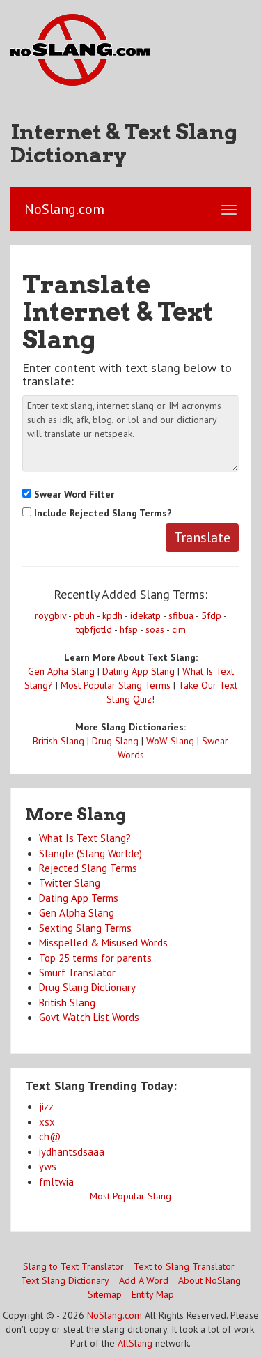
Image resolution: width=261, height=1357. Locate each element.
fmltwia (56, 1181)
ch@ (50, 1136)
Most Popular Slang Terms (116, 685)
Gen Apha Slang (61, 671)
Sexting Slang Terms (85, 928)
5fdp (211, 615)
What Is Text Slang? (85, 838)
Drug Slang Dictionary (87, 987)
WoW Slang (170, 741)
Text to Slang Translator (184, 1266)
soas (154, 629)
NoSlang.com (114, 1315)
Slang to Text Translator (73, 1266)
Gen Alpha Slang (76, 912)
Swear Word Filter (72, 494)
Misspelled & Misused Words (103, 942)
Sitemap (105, 1294)
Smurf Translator (77, 972)
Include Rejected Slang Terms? (101, 513)
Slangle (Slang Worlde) (90, 853)
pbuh (84, 615)
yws (47, 1166)
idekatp (145, 615)
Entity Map (153, 1294)
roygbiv (50, 615)
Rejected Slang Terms (88, 868)
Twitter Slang (69, 882)
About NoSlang (209, 1280)
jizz (46, 1106)
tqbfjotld (94, 629)
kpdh (112, 615)
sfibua (180, 615)
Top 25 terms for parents (95, 958)
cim (179, 629)
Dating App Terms (78, 898)
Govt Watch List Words (89, 1017)
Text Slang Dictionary (65, 1280)
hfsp (129, 629)
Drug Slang (115, 741)
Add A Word (143, 1280)
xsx (47, 1121)
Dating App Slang (138, 671)
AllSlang (135, 1343)
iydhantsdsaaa (71, 1151)
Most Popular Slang (130, 1196)
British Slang (58, 741)
